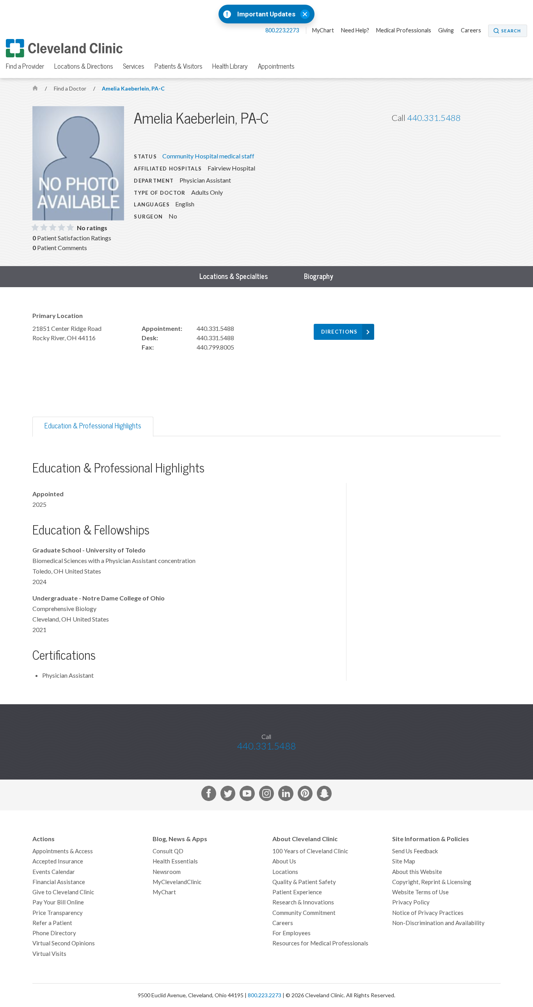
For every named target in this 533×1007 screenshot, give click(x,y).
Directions (339, 332)
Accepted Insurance (57, 861)
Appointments (276, 66)
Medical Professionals (403, 30)
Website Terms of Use (420, 892)
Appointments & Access (62, 851)
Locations (285, 872)
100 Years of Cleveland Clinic (310, 851)
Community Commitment (304, 912)
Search (511, 31)
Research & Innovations (303, 902)
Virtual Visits (49, 953)
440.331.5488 (434, 117)
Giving (446, 30)
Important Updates (266, 14)
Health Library (230, 66)
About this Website (417, 872)
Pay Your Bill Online (58, 902)
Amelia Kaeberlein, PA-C (133, 88)
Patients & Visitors (179, 66)
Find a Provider (25, 66)
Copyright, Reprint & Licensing (431, 882)
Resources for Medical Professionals (320, 943)
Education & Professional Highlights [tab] (92, 425)
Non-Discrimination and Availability (438, 923)
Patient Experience (297, 892)
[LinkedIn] (285, 795)
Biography (318, 276)
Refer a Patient (52, 923)
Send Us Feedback (415, 851)
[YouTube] (247, 795)
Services (133, 66)
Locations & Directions (83, 66)
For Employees (291, 933)
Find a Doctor (70, 88)
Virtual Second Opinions (63, 943)
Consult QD (168, 851)
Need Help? (355, 30)
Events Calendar (53, 872)
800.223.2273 (282, 30)
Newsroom (167, 872)
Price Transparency (57, 912)
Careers (471, 30)
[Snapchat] (324, 795)
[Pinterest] (305, 795)
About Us (284, 861)
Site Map (403, 861)
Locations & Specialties (233, 276)
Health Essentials (175, 861)
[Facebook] (208, 795)
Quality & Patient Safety (304, 882)
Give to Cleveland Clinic (63, 892)
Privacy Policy (411, 902)
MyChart (323, 30)
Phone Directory (54, 933)
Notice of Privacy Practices (428, 912)
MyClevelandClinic (177, 882)
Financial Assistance (58, 882)
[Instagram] (266, 795)
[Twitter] (227, 795)
